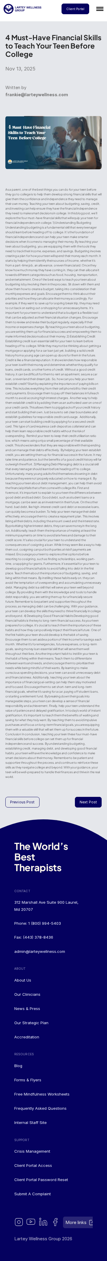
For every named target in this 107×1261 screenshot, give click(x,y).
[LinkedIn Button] (43, 1222)
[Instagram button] (19, 1222)
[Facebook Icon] (56, 1222)
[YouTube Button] (31, 1222)
